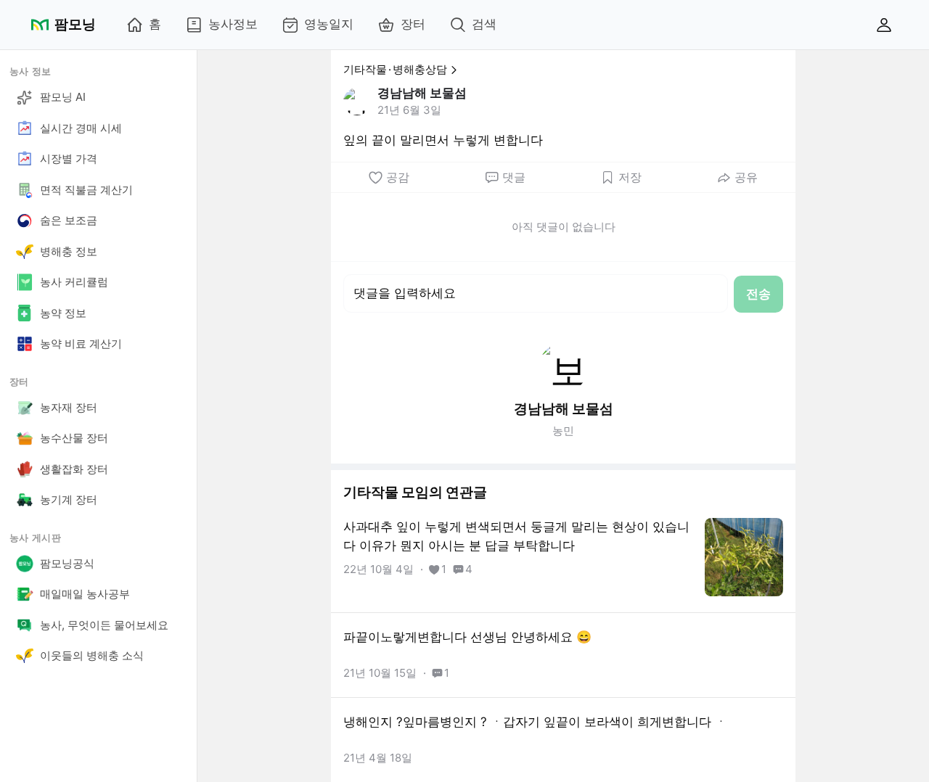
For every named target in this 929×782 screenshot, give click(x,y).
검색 (484, 24)
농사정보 (233, 24)
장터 (413, 24)
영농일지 (328, 24)
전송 (758, 294)
